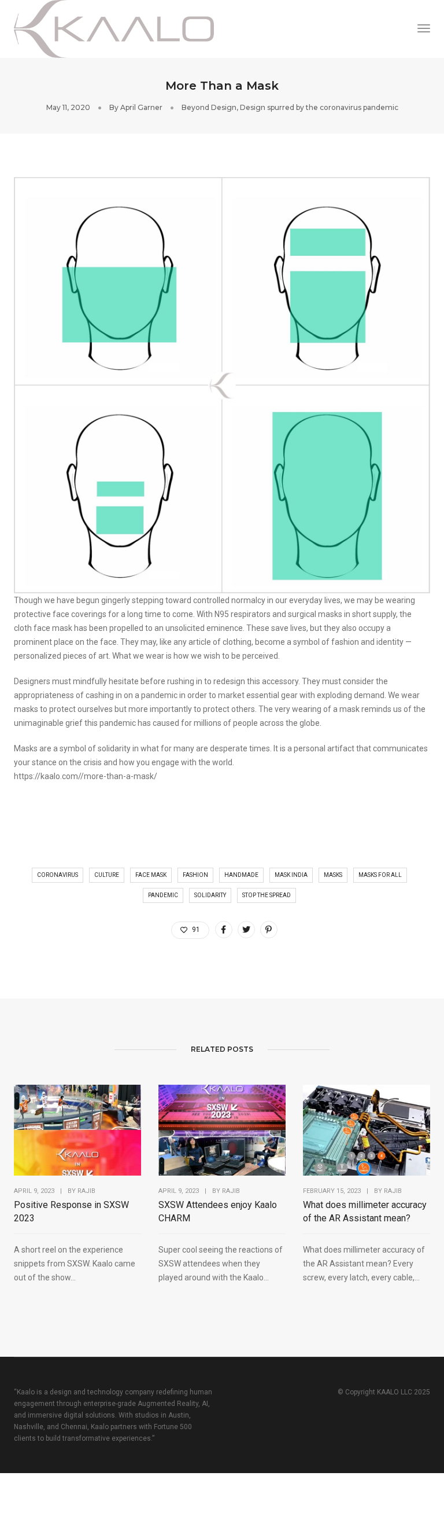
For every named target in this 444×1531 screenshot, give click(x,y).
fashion (195, 875)
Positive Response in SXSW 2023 (71, 1211)
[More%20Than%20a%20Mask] (223, 929)
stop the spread (266, 895)
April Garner (141, 107)
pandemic (163, 895)
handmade (241, 875)
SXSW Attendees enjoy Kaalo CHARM (217, 1211)
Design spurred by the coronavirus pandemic (319, 107)
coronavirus (57, 875)
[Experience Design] (114, 28)
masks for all (380, 875)
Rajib (86, 1191)
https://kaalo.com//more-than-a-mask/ (85, 776)
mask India (291, 875)
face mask (150, 875)
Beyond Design (209, 107)
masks (333, 875)
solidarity (210, 895)
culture (106, 875)
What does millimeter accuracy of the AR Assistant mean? (365, 1211)
